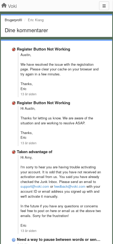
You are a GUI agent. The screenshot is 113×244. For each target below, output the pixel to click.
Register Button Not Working (43, 49)
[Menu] (104, 5)
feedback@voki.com (69, 186)
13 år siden (28, 94)
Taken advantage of (34, 151)
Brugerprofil (13, 19)
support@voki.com (34, 186)
